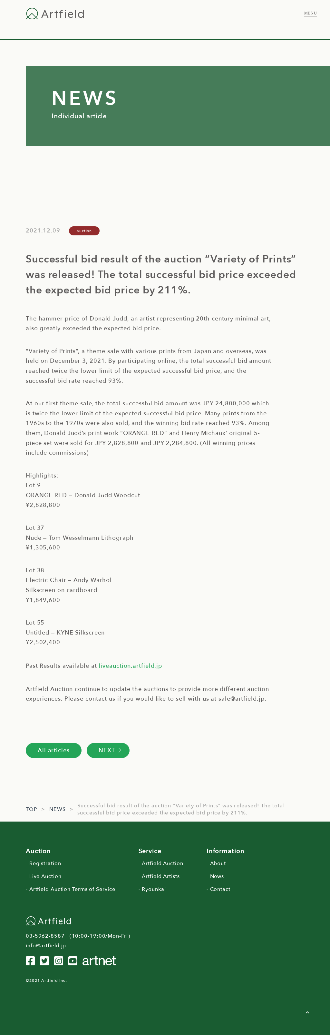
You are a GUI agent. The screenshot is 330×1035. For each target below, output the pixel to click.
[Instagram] (58, 960)
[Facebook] (30, 960)
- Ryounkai (152, 889)
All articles (54, 750)
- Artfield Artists (159, 876)
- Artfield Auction (161, 863)
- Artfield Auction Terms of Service (70, 889)
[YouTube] (72, 960)
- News (215, 876)
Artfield (54, 13)
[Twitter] (44, 960)
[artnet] (99, 960)
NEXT (107, 750)
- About (216, 863)
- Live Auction (44, 876)
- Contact (218, 889)
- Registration (43, 863)
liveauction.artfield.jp (130, 666)
